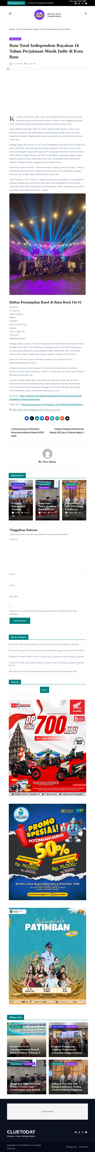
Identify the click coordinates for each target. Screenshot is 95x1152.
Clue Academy (18, 484)
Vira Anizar (19, 64)
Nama (13, 574)
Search (15, 682)
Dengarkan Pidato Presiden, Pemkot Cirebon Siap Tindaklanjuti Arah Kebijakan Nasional (46, 657)
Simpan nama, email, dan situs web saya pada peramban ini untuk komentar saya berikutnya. (43, 612)
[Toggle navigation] (10, 13)
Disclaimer (83, 1147)
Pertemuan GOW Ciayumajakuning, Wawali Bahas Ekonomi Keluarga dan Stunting (44, 644)
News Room (15, 39)
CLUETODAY (21, 1131)
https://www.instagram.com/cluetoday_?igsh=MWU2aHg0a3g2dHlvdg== (52, 404)
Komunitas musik (52, 410)
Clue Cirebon (45, 484)
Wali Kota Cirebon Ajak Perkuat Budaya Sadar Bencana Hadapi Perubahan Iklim (43, 671)
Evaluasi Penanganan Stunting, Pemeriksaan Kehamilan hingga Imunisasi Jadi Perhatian (46, 650)
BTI (42, 410)
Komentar (14, 539)
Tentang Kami (71, 1147)
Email (12, 585)
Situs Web (14, 596)
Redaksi (18, 512)
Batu (15, 410)
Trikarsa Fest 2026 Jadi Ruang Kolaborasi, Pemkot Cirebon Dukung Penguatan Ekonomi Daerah (67, 1088)
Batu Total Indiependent (29, 410)
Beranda (12, 29)
